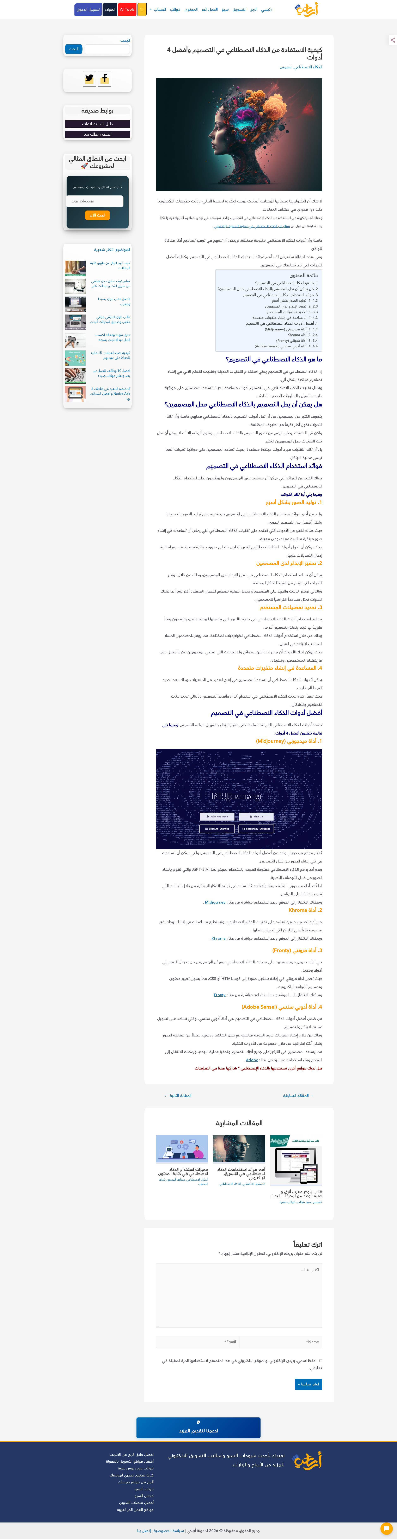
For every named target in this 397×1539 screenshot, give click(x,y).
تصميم (286, 67)
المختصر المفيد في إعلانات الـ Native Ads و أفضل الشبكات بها (110, 393)
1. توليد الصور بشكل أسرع (291, 300)
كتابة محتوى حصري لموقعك (132, 1475)
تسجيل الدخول (88, 9)
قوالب (175, 9)
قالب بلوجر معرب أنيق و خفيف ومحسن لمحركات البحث (296, 1194)
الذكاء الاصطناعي (308, 67)
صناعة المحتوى (176, 1180)
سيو (225, 9)
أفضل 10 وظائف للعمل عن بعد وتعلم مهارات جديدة (111, 373)
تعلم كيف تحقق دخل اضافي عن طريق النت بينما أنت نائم (110, 284)
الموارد (110, 9)
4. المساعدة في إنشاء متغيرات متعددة (281, 318)
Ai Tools (127, 9)
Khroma (219, 938)
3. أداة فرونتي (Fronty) (293, 340)
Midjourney (215, 902)
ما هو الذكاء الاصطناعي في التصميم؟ (284, 283)
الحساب (160, 9)
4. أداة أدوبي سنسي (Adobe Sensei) (283, 346)
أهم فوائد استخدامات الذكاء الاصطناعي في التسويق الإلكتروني (241, 1173)
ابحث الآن (97, 215)
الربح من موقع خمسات (136, 1482)
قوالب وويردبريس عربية (136, 1468)
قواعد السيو (144, 1489)
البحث (125, 40)
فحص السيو (144, 1496)
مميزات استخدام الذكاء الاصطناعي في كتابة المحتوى (183, 1171)
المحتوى (191, 9)
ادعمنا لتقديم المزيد (198, 1431)
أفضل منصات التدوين (136, 1503)
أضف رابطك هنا (97, 134)
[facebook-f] (104, 81)
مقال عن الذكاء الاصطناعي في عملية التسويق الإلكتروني (252, 226)
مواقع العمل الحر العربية (135, 1510)
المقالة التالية (177, 1096)
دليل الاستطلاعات (97, 124)
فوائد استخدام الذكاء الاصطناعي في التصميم (278, 295)
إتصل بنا (144, 1531)
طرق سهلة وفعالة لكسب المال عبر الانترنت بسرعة (113, 337)
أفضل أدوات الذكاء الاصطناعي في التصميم (280, 323)
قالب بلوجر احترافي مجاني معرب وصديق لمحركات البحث (110, 319)
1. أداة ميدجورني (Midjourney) (288, 329)
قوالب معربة (287, 1202)
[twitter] (89, 81)
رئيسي (266, 9)
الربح (253, 9)
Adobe (252, 1060)
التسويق (239, 9)
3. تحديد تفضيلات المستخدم (289, 312)
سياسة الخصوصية (169, 1531)
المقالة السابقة (298, 1096)
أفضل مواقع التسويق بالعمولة (130, 1461)
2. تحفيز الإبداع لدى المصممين (288, 306)
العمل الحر (210, 9)
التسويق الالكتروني (253, 1184)
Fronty (220, 995)
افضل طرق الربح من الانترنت (131, 1454)
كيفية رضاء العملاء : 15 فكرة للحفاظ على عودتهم (110, 355)
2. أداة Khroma (299, 335)
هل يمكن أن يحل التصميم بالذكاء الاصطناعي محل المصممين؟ (266, 289)
